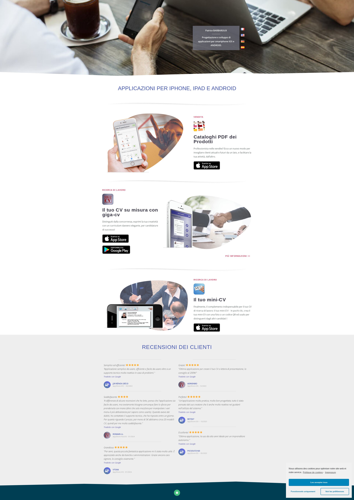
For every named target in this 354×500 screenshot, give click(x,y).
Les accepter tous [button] (318, 482)
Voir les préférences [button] (334, 491)
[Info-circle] (177, 493)
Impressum (330, 472)
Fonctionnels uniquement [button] (303, 491)
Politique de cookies (313, 472)
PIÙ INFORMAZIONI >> (237, 256)
